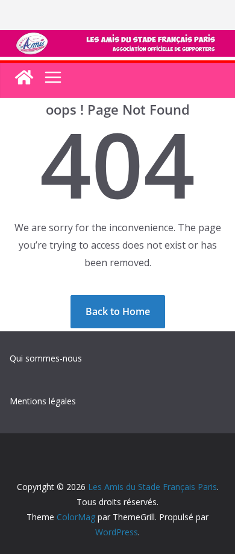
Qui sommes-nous (46, 358)
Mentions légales (43, 401)
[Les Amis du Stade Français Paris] (117, 38)
